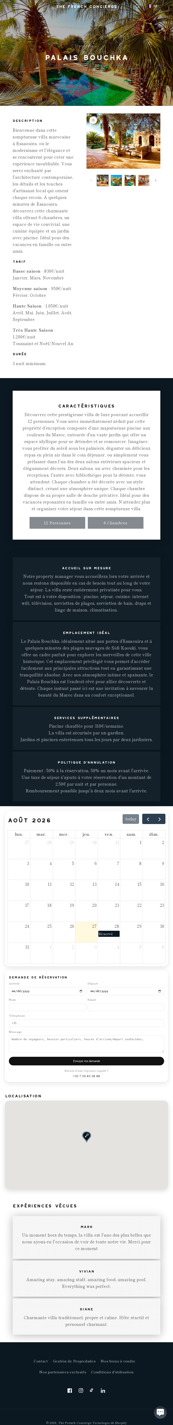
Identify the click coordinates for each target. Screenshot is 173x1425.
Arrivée (14, 983)
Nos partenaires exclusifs (62, 1371)
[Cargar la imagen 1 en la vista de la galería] (102, 180)
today (131, 819)
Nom (12, 1000)
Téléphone (17, 1015)
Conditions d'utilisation (112, 1371)
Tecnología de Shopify (109, 1423)
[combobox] (152, 6)
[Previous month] (148, 819)
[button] (15, 6)
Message (15, 1032)
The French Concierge (75, 1423)
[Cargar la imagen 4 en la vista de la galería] (143, 180)
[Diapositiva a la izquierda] (91, 180)
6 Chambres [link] (115, 522)
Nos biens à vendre (118, 1360)
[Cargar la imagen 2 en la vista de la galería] (116, 180)
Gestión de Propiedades (74, 1360)
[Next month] (159, 819)
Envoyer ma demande (86, 1061)
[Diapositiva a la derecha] (155, 180)
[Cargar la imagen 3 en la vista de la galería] (130, 180)
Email (92, 1000)
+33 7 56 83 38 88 (86, 1076)
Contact (41, 1360)
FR (155, 6)
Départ (93, 983)
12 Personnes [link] (57, 522)
